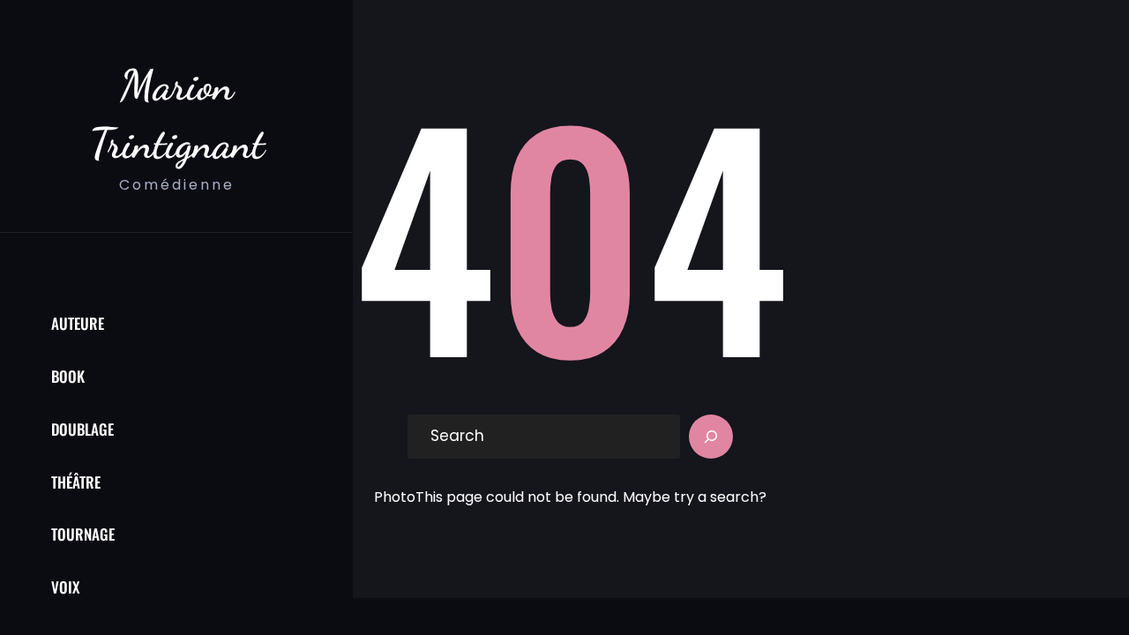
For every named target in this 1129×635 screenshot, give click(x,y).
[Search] (711, 437)
